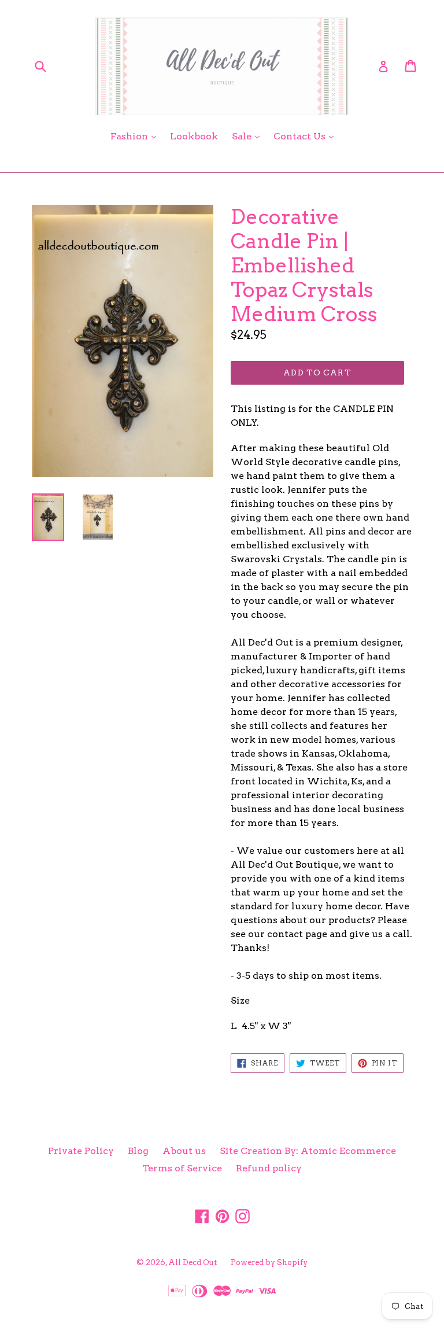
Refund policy (269, 1168)
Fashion (136, 136)
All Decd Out (192, 1262)
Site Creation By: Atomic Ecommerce (308, 1150)
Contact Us (306, 136)
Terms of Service (182, 1168)
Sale (248, 136)
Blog (138, 1150)
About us (184, 1150)
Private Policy (81, 1150)
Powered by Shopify (269, 1262)
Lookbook (194, 136)
